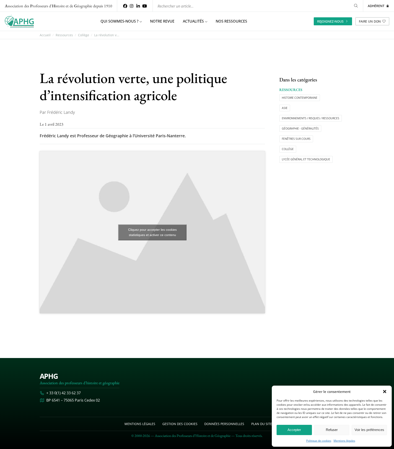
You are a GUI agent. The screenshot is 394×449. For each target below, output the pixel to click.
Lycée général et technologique (306, 159)
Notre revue (162, 21)
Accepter (294, 430)
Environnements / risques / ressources (310, 118)
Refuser (332, 430)
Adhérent (376, 6)
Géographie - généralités (300, 128)
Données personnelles (224, 424)
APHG (49, 376)
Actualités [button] (193, 21)
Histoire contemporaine (299, 98)
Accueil (45, 35)
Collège (83, 35)
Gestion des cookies (179, 424)
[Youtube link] (144, 6)
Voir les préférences (369, 430)
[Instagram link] (131, 6)
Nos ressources (231, 21)
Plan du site (261, 424)
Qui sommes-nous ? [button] (119, 21)
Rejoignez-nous (330, 21)
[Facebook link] (125, 6)
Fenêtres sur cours (296, 139)
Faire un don (370, 21)
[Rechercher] (356, 6)
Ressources (64, 35)
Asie (285, 108)
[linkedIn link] (138, 6)
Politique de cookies (318, 441)
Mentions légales (344, 441)
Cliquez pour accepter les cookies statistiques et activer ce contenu (152, 232)
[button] (384, 391)
